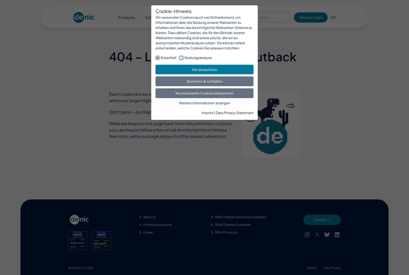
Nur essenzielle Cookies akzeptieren (205, 93)
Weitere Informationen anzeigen (204, 103)
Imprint (207, 112)
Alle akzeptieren (204, 69)
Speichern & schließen (204, 81)
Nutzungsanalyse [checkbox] (198, 57)
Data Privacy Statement (234, 112)
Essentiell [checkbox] (168, 57)
